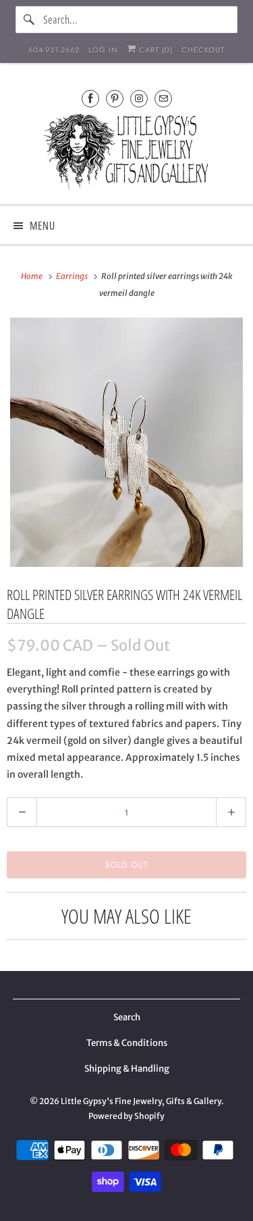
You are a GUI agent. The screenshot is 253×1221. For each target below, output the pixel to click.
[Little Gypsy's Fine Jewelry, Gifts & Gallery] (126, 154)
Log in (103, 50)
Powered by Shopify (126, 1116)
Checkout (203, 50)
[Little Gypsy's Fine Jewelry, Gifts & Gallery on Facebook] (90, 98)
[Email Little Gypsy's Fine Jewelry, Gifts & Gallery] (163, 98)
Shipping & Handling (126, 1068)
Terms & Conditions (126, 1043)
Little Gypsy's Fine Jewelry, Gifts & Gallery (141, 1101)
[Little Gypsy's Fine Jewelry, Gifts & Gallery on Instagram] (139, 98)
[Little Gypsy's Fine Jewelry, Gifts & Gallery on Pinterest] (114, 98)
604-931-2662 (54, 50)
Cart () (154, 50)
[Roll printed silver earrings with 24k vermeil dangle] (126, 442)
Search (126, 1017)
